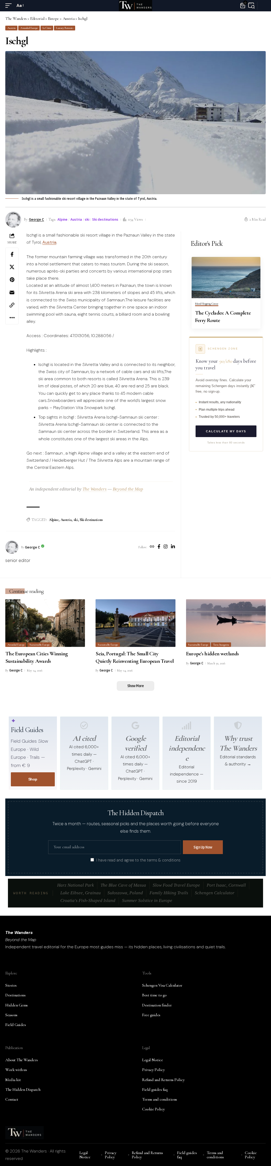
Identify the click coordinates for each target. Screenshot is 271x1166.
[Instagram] (165, 547)
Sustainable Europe (39, 644)
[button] (9, 5)
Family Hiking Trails (169, 892)
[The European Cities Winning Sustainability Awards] (45, 623)
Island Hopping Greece (206, 303)
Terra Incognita (221, 644)
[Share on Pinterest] (12, 279)
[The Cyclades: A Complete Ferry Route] (226, 277)
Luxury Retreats (64, 28)
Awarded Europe (29, 28)
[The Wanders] (135, 5)
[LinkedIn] (172, 547)
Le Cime (47, 28)
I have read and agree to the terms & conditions (138, 860)
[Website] (152, 547)
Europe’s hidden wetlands (212, 653)
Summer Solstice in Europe (147, 900)
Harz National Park (75, 885)
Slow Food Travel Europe (176, 885)
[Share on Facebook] (12, 254)
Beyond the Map (128, 489)
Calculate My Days (226, 431)
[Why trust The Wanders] (238, 725)
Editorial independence (187, 748)
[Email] (12, 292)
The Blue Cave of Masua (123, 885)
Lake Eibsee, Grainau (80, 892)
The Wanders (95, 489)
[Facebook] (159, 547)
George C (36, 219)
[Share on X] (12, 267)
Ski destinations (105, 219)
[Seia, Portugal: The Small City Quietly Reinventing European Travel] (135, 623)
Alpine (62, 219)
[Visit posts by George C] (12, 547)
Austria (11, 28)
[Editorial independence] (187, 725)
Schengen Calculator (214, 892)
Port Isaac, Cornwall (226, 885)
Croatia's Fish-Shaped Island (87, 900)
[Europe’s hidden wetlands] (226, 623)
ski (87, 219)
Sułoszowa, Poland (125, 892)
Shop (32, 779)
